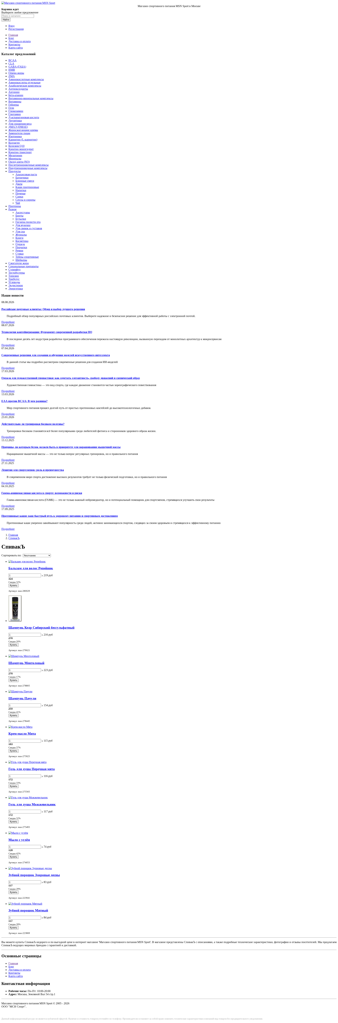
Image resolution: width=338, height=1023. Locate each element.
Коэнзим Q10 (16, 145)
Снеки (19, 196)
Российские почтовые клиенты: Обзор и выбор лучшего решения (43, 309)
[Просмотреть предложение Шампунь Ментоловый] (23, 656)
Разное (12, 209)
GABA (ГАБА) (17, 66)
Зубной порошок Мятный (28, 910)
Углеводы (14, 282)
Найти (6, 19)
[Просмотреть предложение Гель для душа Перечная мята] (27, 762)
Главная (13, 34)
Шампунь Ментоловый (26, 663)
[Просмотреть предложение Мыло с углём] (18, 832)
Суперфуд (14, 269)
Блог (11, 38)
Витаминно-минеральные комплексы (30, 98)
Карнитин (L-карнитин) (22, 139)
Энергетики (15, 288)
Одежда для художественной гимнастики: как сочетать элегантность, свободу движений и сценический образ (70, 378)
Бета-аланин (15, 95)
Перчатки (21, 247)
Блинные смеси (24, 180)
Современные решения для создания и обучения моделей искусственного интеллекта (55, 355)
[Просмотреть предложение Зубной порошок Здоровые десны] (30, 868)
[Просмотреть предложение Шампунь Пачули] (20, 691)
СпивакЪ (14, 538)
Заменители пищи (19, 133)
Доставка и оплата (19, 41)
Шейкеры (21, 260)
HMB (11, 69)
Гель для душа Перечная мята (31, 769)
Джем (18, 183)
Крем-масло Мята (22, 733)
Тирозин (13, 275)
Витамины (14, 101)
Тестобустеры (16, 272)
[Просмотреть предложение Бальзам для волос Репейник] (27, 561)
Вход (11, 25)
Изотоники (15, 136)
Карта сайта (15, 47)
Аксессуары (22, 212)
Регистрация (16, 28)
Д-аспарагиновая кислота (23, 117)
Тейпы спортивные (27, 256)
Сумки (19, 253)
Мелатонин (15, 155)
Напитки (20, 190)
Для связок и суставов (28, 228)
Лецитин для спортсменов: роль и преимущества (32, 469)
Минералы (14, 158)
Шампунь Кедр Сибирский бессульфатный (41, 627)
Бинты (19, 215)
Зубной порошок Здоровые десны (34, 875)
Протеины (14, 206)
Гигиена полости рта (27, 221)
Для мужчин (22, 225)
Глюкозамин (15, 111)
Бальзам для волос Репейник (30, 568)
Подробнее (8, 322)
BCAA (12, 60)
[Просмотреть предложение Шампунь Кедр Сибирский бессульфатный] (15, 620)
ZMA (11, 76)
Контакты (14, 44)
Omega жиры (16, 72)
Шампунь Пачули (22, 698)
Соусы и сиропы (25, 199)
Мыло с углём (19, 840)
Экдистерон (15, 285)
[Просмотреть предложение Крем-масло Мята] (20, 726)
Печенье (20, 193)
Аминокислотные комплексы (26, 79)
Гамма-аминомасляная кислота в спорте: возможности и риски (41, 493)
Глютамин (14, 114)
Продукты (14, 171)
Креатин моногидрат (21, 149)
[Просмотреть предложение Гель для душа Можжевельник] (28, 797)
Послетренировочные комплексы (28, 164)
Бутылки (20, 218)
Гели (11, 107)
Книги (19, 237)
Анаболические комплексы (24, 85)
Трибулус (14, 279)
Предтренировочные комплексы (27, 168)
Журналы (21, 234)
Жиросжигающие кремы (23, 130)
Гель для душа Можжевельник (32, 804)
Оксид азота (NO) (19, 161)
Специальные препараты (23, 266)
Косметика (21, 241)
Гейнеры (13, 104)
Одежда (20, 244)
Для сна (20, 231)
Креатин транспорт (20, 152)
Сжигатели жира (18, 263)
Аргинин (14, 92)
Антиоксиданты (18, 88)
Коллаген (14, 142)
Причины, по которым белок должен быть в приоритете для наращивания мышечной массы (61, 447)
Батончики (22, 177)
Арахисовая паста (26, 174)
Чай (17, 202)
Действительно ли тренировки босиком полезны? (32, 423)
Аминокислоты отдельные (24, 82)
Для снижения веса (20, 123)
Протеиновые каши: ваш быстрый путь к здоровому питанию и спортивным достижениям (59, 515)
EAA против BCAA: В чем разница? (24, 401)
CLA (11, 63)
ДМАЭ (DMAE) (18, 126)
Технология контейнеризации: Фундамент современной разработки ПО (46, 332)
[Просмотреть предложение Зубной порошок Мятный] (25, 903)
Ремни (19, 250)
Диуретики (15, 120)
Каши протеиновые (27, 187)
